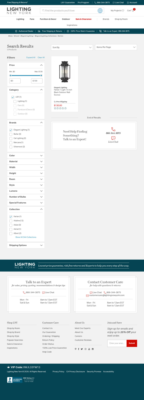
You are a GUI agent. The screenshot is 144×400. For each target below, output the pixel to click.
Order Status (48, 344)
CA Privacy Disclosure (75, 372)
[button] (132, 3)
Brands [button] (106, 19)
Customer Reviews (83, 340)
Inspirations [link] (72, 25)
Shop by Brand (13, 332)
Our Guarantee (49, 332)
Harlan (60, 36)
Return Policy (48, 340)
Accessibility (108, 372)
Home (10, 36)
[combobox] (72, 10)
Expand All (30, 58)
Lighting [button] (20, 19)
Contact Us (47, 328)
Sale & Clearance (14, 344)
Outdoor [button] (66, 19)
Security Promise (94, 372)
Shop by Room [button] (121, 19)
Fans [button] (32, 19)
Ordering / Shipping (50, 336)
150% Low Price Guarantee (54, 348)
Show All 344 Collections (25, 237)
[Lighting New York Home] (19, 10)
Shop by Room (13, 328)
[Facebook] (78, 349)
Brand (16, 36)
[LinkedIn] (93, 349)
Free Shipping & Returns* (17, 3)
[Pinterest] (75, 349)
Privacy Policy (58, 372)
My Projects (116, 11)
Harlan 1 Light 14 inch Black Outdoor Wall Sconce (63, 92)
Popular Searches (15, 340)
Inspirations (12, 348)
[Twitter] (82, 349)
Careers (78, 336)
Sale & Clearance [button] (83, 19)
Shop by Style (13, 336)
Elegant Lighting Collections (45, 36)
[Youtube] (89, 349)
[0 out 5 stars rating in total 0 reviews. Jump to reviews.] (61, 108)
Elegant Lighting (27, 36)
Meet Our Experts (82, 328)
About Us (79, 332)
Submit (132, 343)
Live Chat (119, 3)
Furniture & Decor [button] (48, 19)
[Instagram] (86, 349)
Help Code (47, 352)
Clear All (41, 58)
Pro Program (83, 3)
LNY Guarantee (68, 3)
